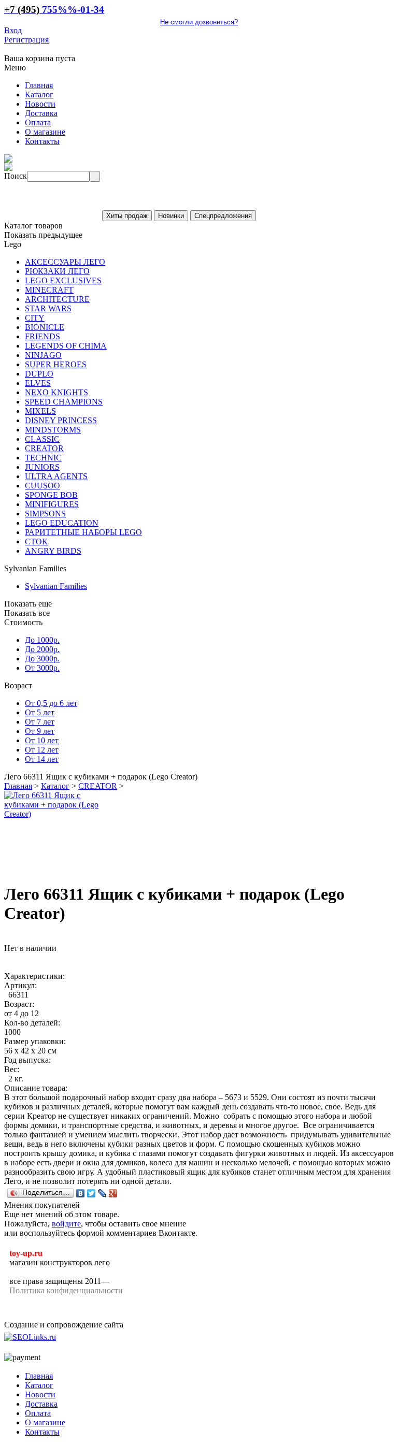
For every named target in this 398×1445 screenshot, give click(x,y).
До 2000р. (42, 649)
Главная (18, 786)
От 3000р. (42, 667)
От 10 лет (42, 740)
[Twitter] (91, 1193)
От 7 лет (39, 721)
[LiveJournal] (102, 1193)
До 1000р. (42, 639)
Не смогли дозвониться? (199, 22)
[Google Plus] (113, 1193)
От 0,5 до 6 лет (51, 703)
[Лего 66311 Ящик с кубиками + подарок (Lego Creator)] (58, 814)
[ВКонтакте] (80, 1193)
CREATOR (97, 786)
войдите (66, 1223)
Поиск (15, 175)
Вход (13, 30)
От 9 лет (39, 731)
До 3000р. (42, 658)
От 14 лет (42, 759)
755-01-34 (54, 9)
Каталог (55, 786)
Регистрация (26, 39)
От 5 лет (39, 712)
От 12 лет (42, 749)
